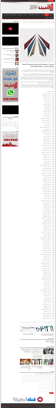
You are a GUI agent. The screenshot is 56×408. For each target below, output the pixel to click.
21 (5, 124)
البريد (53, 386)
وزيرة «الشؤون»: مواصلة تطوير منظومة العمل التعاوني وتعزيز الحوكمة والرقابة (37, 366)
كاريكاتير (51, 17)
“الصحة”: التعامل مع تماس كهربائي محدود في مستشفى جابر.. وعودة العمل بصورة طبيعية (49, 357)
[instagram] (11, 0)
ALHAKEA (48, 68)
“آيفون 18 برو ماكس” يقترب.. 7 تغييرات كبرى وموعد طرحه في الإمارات (37, 0)
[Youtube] (12, 0)
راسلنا (47, 17)
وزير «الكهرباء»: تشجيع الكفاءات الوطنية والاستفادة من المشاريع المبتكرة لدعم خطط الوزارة (25, 367)
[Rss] (16, 0)
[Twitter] (13, 0)
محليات (46, 14)
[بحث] (3, 1)
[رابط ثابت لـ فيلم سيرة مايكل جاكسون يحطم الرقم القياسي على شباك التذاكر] (17, 56)
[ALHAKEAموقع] (48, 341)
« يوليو (18, 128)
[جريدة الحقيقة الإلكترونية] (41, 10)
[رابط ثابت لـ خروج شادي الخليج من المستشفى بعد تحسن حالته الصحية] (17, 52)
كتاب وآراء (37, 14)
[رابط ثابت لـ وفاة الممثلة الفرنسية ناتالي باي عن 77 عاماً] (17, 64)
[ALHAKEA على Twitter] (47, 341)
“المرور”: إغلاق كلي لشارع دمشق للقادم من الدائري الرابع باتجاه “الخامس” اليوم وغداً (37, 356)
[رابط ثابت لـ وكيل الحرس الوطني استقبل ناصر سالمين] (48, 364)
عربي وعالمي (20, 14)
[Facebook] (15, 0)
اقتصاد (42, 14)
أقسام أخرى (6, 14)
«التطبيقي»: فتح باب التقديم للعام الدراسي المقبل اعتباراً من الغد (28, 333)
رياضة (25, 14)
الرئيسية (51, 14)
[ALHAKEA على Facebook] (46, 341)
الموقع (53, 389)
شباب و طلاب (30, 14)
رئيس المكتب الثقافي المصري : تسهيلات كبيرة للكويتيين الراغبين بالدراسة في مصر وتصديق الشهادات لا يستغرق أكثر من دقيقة (47, 334)
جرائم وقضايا (13, 14)
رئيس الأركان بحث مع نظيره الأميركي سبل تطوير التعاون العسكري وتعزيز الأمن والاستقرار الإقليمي (26, 350)
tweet (49, 322)
